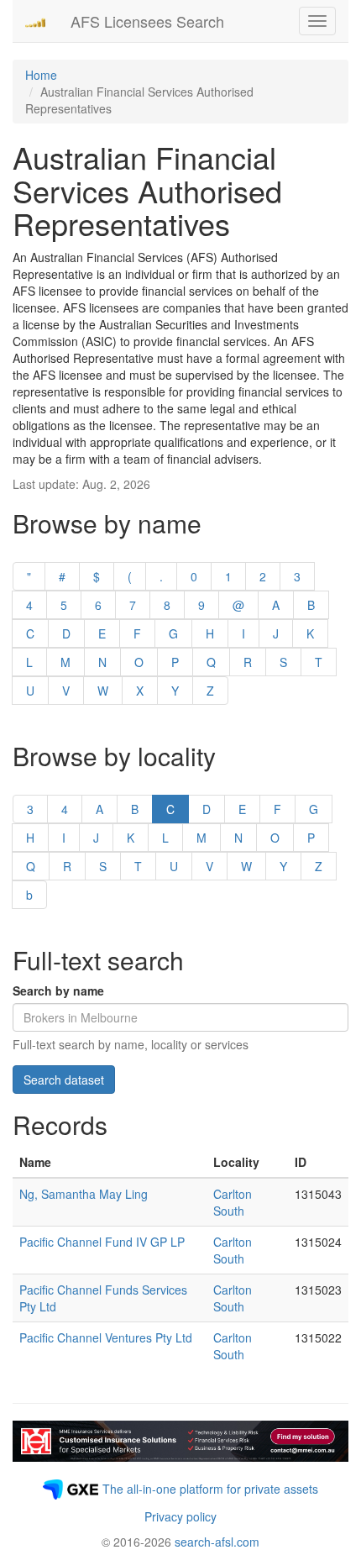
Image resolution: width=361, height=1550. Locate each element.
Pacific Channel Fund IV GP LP (102, 1241)
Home (41, 74)
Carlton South (232, 1202)
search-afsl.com (217, 1541)
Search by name (58, 990)
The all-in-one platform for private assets (210, 1488)
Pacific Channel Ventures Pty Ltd (105, 1337)
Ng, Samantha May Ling (83, 1193)
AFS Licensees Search (147, 21)
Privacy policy (180, 1516)
